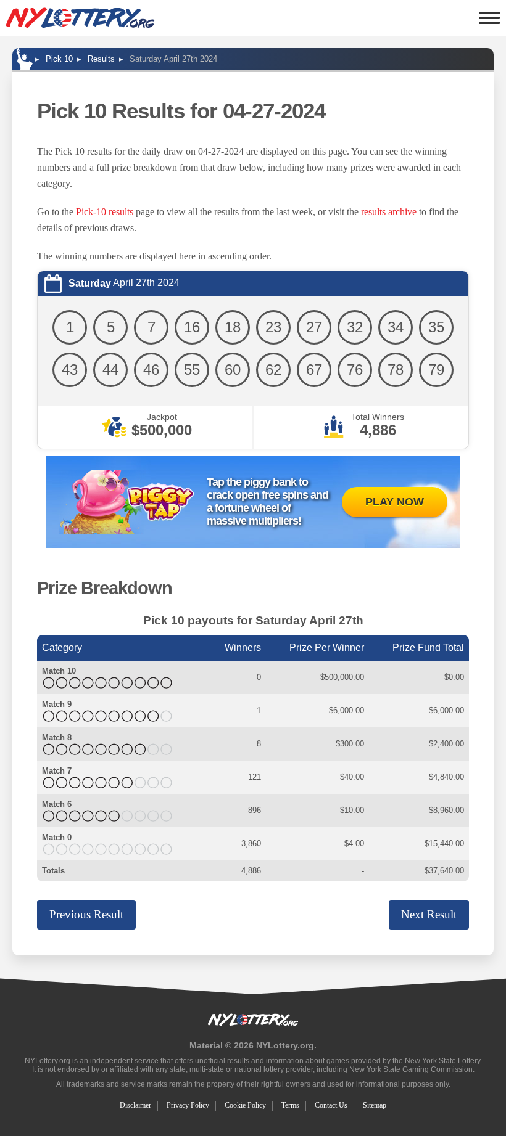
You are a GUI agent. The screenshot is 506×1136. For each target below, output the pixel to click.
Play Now (394, 502)
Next (429, 914)
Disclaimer (135, 1105)
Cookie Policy (245, 1105)
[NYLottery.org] (80, 18)
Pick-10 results (104, 211)
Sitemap (374, 1105)
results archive (389, 211)
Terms (290, 1105)
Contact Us (331, 1105)
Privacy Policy (188, 1105)
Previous (86, 914)
